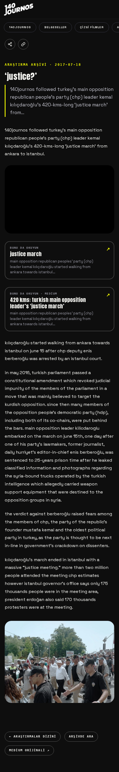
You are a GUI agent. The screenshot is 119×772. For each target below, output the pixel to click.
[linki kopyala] (23, 44)
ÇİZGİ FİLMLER (92, 27)
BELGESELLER (55, 27)
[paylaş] (10, 44)
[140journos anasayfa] (23, 9)
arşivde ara (81, 736)
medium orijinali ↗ (29, 750)
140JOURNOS (20, 27)
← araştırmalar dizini (32, 736)
